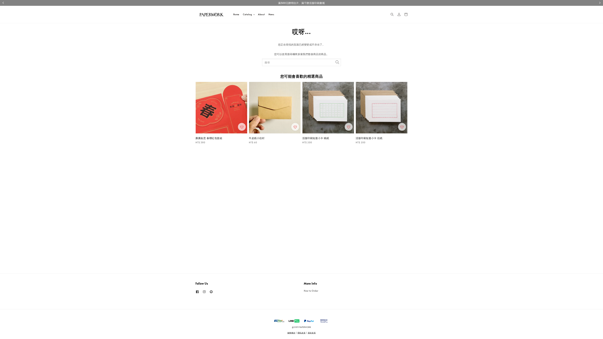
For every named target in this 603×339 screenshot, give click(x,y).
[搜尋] (337, 62)
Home (236, 14)
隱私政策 (302, 332)
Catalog (247, 14)
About (261, 14)
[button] (392, 14)
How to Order (311, 290)
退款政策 (312, 332)
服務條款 (291, 332)
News (271, 14)
